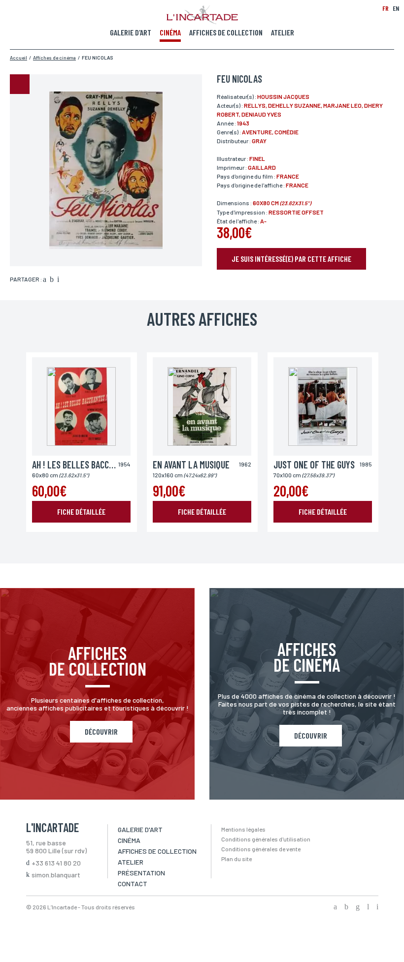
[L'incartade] (202, 21)
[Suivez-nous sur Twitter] (346, 907)
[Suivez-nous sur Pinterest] (377, 907)
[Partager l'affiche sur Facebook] (44, 280)
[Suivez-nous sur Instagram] (358, 907)
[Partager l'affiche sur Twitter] (52, 280)
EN (396, 8)
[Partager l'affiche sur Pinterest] (58, 280)
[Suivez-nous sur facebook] (335, 907)
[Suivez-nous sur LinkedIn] (368, 907)
